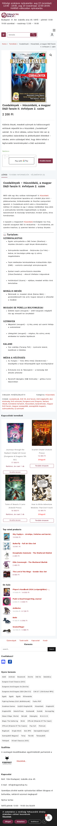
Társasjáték (40, 736)
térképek (5, 741)
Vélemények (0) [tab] (38, 175)
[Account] (52, 34)
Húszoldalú (44, 196)
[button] (50, 55)
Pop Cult (33, 726)
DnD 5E (23, 399)
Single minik (16, 731)
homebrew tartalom (16, 404)
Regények (5, 731)
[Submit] (33, 34)
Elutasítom (21, 822)
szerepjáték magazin (37, 406)
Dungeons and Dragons (32, 401)
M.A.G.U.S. (44, 716)
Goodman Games (8, 706)
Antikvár (12, 677)
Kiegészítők (6, 711)
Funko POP (37, 701)
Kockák (40, 711)
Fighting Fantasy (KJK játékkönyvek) (16, 701)
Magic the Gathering (10, 721)
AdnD (4, 677)
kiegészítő (50, 706)
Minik (23, 721)
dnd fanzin (31, 399)
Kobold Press (19, 711)
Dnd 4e (30, 677)
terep (23, 736)
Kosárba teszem (45, 161)
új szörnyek (19, 409)
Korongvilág (49, 711)
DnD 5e (38, 677)
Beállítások (35, 822)
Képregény (34, 716)
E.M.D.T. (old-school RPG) (44, 691)
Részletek (7, 817)
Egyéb (4, 696)
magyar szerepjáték (20, 406)
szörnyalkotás (8, 409)
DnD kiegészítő (43, 399)
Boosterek (21, 677)
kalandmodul (40, 404)
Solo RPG (27, 731)
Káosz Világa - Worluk (10, 716)
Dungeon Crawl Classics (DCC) (13, 682)
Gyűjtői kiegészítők (25, 706)
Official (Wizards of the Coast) (40, 721)
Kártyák (24, 716)
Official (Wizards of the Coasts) (14, 726)
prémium (42, 726)
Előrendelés (27, 696)
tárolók (31, 736)
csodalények (14, 399)
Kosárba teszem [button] (15, 472)
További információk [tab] (19, 175)
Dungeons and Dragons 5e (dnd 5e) (15, 687)
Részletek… (21, 761)
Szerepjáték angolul (41, 731)
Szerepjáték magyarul (10, 736)
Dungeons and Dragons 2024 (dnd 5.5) (16, 691)
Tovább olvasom (42, 466)
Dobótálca (47, 677)
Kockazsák (30, 711)
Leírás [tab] (4, 175)
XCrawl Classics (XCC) (20, 741)
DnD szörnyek (16, 401)
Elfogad (8, 822)
